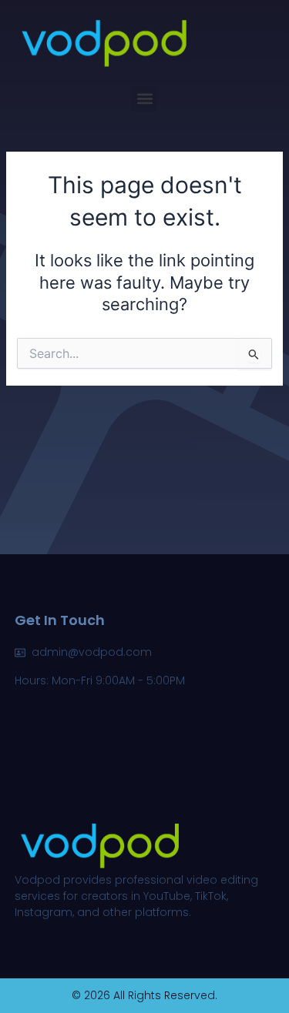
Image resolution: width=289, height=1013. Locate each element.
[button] (144, 99)
